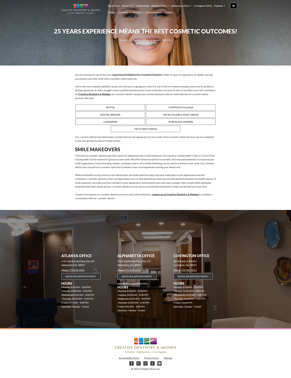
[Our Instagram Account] (138, 364)
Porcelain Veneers (181, 121)
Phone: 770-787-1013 (185, 270)
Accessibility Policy (129, 357)
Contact (168, 12)
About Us (127, 5)
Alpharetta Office (180, 5)
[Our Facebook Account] (132, 364)
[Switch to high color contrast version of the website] (233, 6)
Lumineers (110, 121)
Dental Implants (154, 12)
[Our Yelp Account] (152, 364)
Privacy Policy (151, 357)
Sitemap (168, 357)
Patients (218, 5)
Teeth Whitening (145, 128)
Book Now (113, 5)
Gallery (112, 12)
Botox (110, 107)
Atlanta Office (159, 5)
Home (123, 40)
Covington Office (203, 5)
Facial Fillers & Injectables (180, 114)
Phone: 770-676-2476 (72, 270)
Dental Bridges (110, 114)
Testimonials (142, 5)
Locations (123, 12)
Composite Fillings (180, 107)
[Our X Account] (145, 364)
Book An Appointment (81, 276)
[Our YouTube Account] (159, 364)
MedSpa (137, 12)
